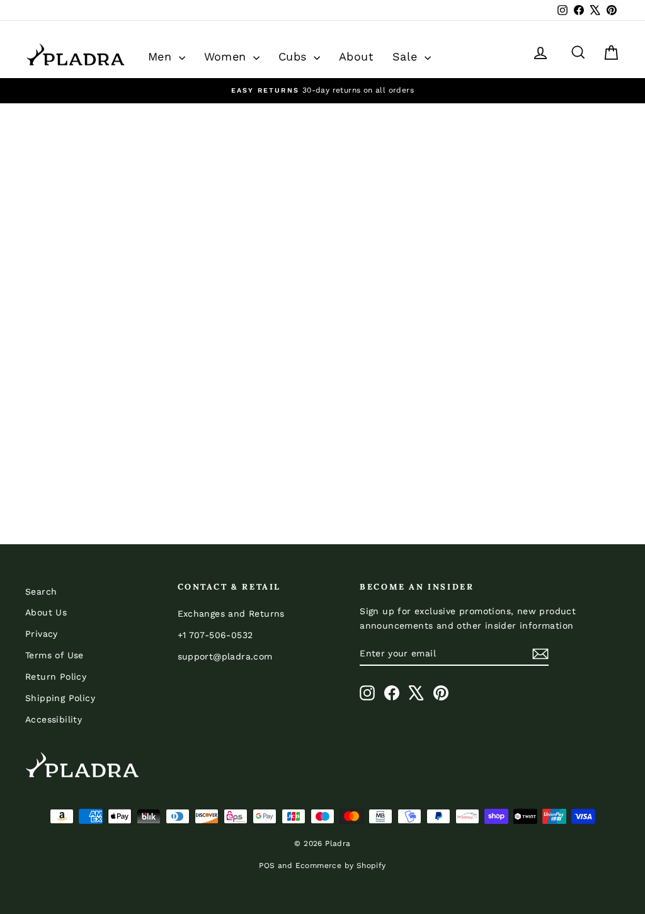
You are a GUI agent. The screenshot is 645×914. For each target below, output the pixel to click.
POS (267, 865)
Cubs (294, 56)
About (356, 56)
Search (41, 591)
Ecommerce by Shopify (340, 865)
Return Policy (55, 676)
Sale (406, 56)
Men (162, 56)
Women (227, 56)
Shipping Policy (60, 698)
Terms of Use (54, 655)
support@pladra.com (225, 656)
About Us (46, 612)
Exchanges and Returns (231, 613)
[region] (322, 90)
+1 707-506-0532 (215, 635)
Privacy (41, 634)
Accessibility (53, 719)
